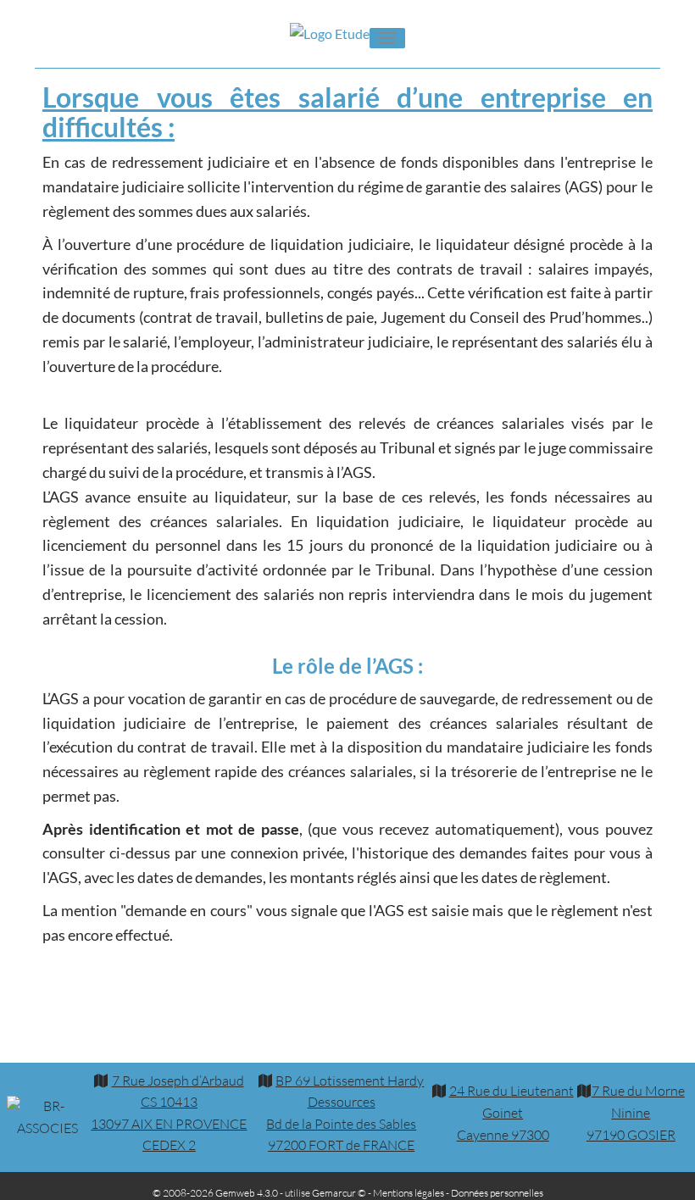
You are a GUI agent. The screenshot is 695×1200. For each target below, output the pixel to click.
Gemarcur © (339, 1192)
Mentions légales (408, 1192)
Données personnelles (497, 1192)
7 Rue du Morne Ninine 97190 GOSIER (636, 1112)
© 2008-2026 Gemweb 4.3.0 (215, 1192)
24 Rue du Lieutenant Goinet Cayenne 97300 (511, 1112)
